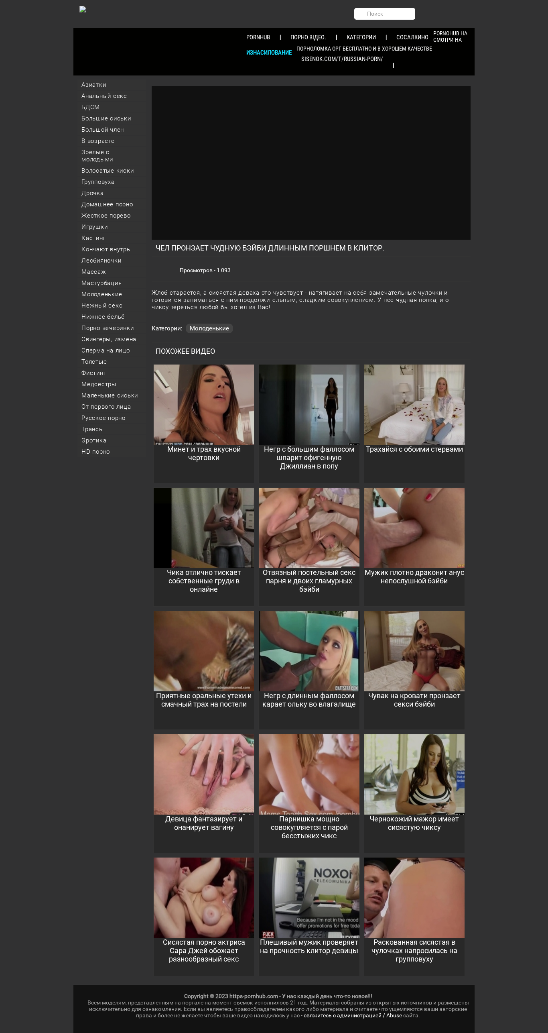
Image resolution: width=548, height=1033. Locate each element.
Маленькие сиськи (109, 395)
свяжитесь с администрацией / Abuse (353, 1015)
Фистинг (93, 373)
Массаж (93, 271)
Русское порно (103, 418)
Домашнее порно (107, 204)
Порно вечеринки (107, 328)
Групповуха (98, 181)
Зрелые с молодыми (97, 156)
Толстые (94, 361)
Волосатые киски (107, 170)
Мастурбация (101, 283)
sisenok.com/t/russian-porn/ (342, 59)
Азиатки (93, 84)
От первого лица (106, 406)
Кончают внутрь (105, 249)
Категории (361, 37)
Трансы (92, 429)
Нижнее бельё (103, 316)
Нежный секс (101, 305)
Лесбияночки (101, 260)
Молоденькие (101, 294)
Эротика (93, 440)
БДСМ (90, 107)
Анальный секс (104, 96)
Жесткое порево (106, 215)
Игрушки (94, 226)
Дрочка (92, 193)
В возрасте (98, 141)
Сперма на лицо (105, 350)
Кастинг (93, 238)
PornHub (258, 37)
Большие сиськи (106, 118)
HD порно (95, 451)
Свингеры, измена (108, 339)
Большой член (102, 129)
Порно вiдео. (308, 37)
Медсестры (98, 384)
